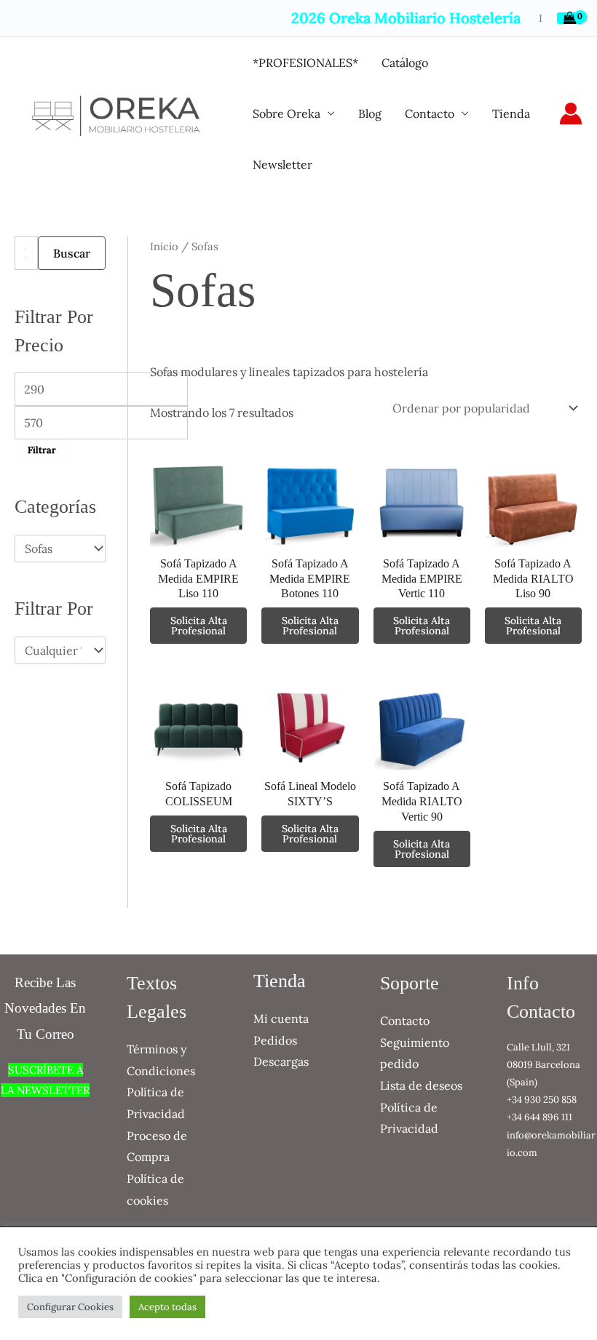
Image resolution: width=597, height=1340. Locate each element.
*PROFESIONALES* (305, 62)
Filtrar (42, 449)
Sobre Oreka (286, 113)
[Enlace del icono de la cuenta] (570, 113)
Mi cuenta (281, 1018)
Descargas (281, 1061)
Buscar (71, 253)
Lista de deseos (421, 1085)
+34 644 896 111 (539, 1117)
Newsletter (282, 164)
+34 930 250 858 (542, 1099)
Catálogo (404, 62)
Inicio (164, 246)
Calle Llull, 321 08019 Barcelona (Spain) (543, 1064)
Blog (369, 113)
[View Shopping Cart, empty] (569, 18)
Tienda (511, 113)
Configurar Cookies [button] (70, 1307)
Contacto (429, 113)
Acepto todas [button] (167, 1307)
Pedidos (275, 1040)
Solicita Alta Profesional (198, 625)
